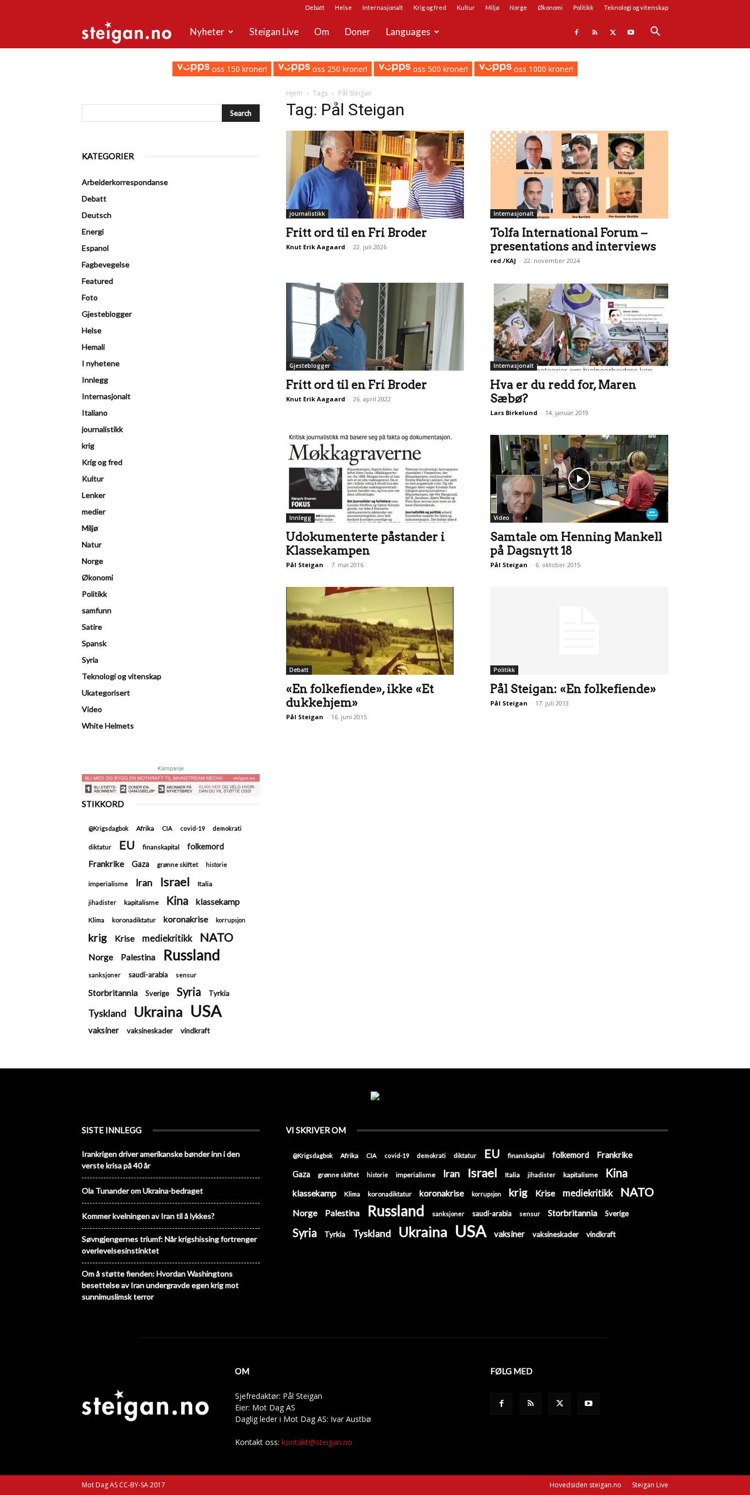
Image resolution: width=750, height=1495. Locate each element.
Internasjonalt (382, 7)
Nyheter (207, 31)
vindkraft (195, 1030)
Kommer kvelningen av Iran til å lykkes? (148, 1215)
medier (93, 511)
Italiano (95, 412)
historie (216, 864)
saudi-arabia (148, 974)
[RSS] (594, 31)
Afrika (145, 828)
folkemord (205, 846)
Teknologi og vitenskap (636, 7)
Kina (177, 900)
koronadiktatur (134, 919)
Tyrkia (219, 993)
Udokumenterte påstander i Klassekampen (365, 543)
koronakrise (186, 919)
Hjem (294, 93)
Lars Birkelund (514, 412)
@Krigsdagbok (108, 828)
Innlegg (300, 518)
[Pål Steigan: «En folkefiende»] (579, 631)
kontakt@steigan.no (317, 1442)
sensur (186, 974)
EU (127, 845)
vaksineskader (150, 1030)
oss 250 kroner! (338, 69)
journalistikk (307, 213)
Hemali (93, 346)
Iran (144, 882)
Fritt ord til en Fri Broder (356, 232)
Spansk (94, 643)
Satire (92, 626)
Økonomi (550, 7)
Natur (92, 544)
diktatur (99, 846)
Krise (125, 938)
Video (502, 518)
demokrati (227, 828)
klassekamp (218, 901)
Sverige (157, 993)
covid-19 (192, 828)
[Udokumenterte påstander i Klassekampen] (375, 479)
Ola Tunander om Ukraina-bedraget (142, 1190)
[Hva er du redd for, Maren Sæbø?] (579, 327)
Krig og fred (429, 7)
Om (321, 31)
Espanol (95, 248)
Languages (408, 31)
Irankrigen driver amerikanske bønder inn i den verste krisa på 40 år (161, 1159)
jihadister (102, 902)
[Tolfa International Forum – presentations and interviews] (579, 175)
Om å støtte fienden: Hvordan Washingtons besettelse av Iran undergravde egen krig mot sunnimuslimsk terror (160, 1285)
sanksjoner (104, 974)
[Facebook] (576, 31)
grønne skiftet (177, 864)
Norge (518, 7)
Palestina (138, 957)
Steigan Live (274, 31)
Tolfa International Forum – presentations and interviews (573, 239)
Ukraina (158, 1011)
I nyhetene (101, 363)
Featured (97, 280)
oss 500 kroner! (439, 69)
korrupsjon (230, 919)
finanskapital (161, 847)
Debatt (314, 7)
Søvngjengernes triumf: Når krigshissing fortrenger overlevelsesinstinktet (169, 1244)
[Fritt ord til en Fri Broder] (375, 175)
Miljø (492, 7)
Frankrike (106, 864)
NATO (216, 937)
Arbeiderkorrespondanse (125, 182)
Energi (93, 231)
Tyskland (107, 1013)
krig (88, 445)
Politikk (583, 7)
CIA (167, 828)
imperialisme (108, 884)
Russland (191, 955)
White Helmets (108, 725)
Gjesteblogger (309, 365)
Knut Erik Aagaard (315, 247)
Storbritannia (113, 993)
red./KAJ (503, 260)
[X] (613, 31)
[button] (655, 32)
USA (206, 1010)
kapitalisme (141, 902)
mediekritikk (167, 938)
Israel (175, 881)
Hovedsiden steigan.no (586, 1485)
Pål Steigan (304, 565)
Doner (358, 31)
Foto (90, 297)
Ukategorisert (106, 692)
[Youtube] (631, 31)
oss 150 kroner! (238, 69)
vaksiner (103, 1030)
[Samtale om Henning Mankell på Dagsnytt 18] (579, 479)
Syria (90, 659)
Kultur (466, 7)
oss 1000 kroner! (542, 69)
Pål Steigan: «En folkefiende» (573, 689)
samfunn (96, 610)
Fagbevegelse (106, 264)
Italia (205, 884)
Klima (96, 919)
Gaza (140, 864)
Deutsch (96, 215)
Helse (343, 7)
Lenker (93, 495)
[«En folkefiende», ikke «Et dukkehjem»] (375, 631)
